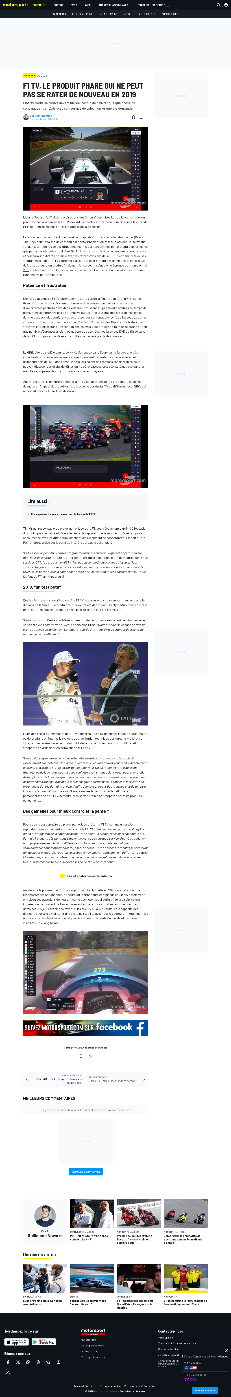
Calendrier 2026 (108, 14)
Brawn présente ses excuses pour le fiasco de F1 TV (63, 514)
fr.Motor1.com (88, 1339)
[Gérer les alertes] (90, 1056)
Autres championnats (113, 5)
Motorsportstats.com (93, 1357)
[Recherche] (218, 5)
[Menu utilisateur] (226, 5)
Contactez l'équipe (168, 1349)
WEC (88, 5)
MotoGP (58, 5)
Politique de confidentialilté (139, 1386)
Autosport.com (89, 1351)
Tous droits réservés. (133, 1391)
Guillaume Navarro (41, 115)
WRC (74, 5)
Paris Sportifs (170, 14)
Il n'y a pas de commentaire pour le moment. (85, 1110)
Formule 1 (38, 5)
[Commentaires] (142, 117)
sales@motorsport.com (171, 1354)
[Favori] (133, 117)
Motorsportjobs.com (92, 1345)
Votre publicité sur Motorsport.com (177, 1343)
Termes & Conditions (85, 1386)
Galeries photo (146, 14)
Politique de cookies (110, 1386)
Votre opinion (165, 1337)
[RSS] (8, 1372)
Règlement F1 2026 (82, 14)
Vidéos (127, 14)
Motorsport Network (106, 1391)
